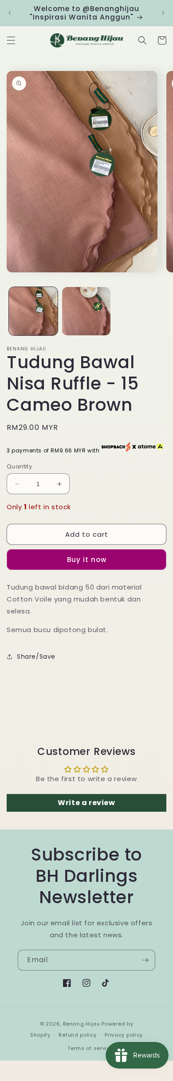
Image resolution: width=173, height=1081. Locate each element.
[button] (11, 40)
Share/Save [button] (36, 656)
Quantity (19, 466)
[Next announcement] (163, 13)
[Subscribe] (145, 960)
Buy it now (86, 559)
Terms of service (90, 1048)
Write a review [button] (86, 803)
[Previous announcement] (10, 13)
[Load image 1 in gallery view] (33, 311)
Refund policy (77, 1034)
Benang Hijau (82, 1023)
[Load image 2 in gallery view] (86, 311)
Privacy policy (124, 1034)
